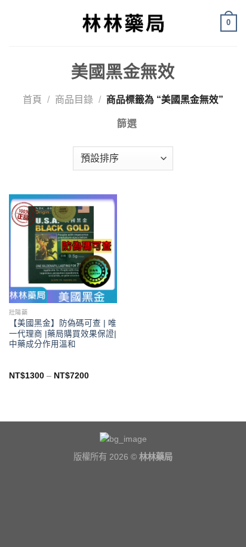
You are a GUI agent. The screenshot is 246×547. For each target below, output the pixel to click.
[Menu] (16, 23)
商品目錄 (74, 99)
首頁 (32, 99)
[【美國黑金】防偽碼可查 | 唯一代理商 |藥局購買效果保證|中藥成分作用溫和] (63, 248)
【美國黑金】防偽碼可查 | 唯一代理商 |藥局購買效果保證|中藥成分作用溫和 (62, 334)
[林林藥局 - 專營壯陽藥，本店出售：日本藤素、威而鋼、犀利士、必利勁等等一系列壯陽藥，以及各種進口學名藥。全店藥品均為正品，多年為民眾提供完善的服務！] (123, 23)
